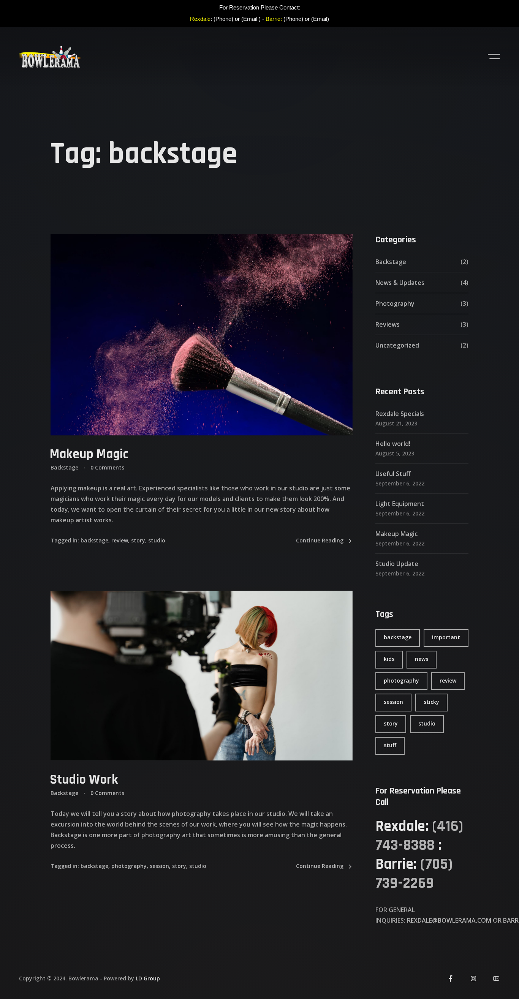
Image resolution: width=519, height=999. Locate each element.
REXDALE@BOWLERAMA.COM (449, 920)
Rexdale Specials (399, 413)
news (421, 658)
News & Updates (399, 282)
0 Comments (107, 467)
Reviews (387, 324)
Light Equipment (399, 504)
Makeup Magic (89, 454)
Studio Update (396, 564)
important (446, 637)
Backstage (64, 467)
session (159, 865)
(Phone (222, 19)
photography (129, 865)
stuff (390, 745)
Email (250, 19)
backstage (94, 540)
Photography (395, 303)
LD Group (148, 978)
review (119, 540)
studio (156, 540)
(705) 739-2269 (414, 873)
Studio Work (84, 779)
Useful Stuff (393, 473)
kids (389, 658)
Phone (293, 19)
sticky (431, 701)
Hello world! (392, 443)
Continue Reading (319, 540)
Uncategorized (397, 345)
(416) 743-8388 (419, 835)
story (138, 540)
